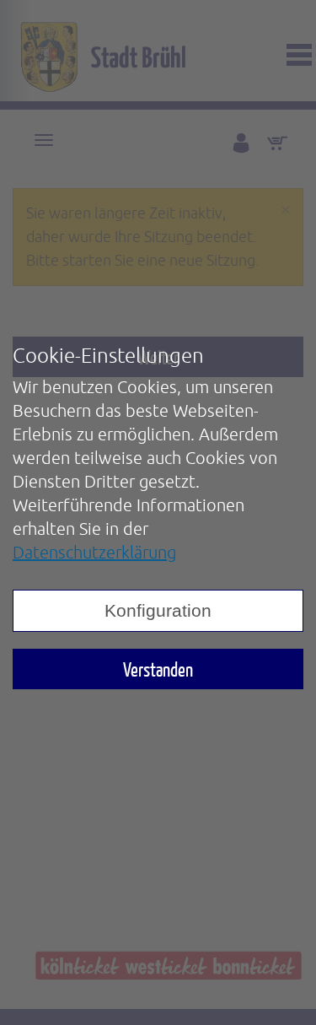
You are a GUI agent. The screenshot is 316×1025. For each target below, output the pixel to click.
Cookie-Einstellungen (108, 355)
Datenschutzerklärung (94, 552)
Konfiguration (158, 610)
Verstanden (158, 669)
